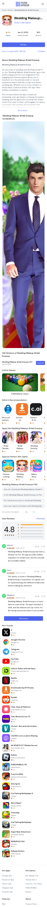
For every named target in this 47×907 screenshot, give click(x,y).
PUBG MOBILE (31, 888)
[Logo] (22, 4)
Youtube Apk (7, 892)
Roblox (28, 892)
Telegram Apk (7, 888)
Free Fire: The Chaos (34, 884)
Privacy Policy (31, 904)
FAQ (3, 904)
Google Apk (7, 876)
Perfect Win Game (22, 22)
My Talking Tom (32, 876)
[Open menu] (3, 3)
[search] (42, 4)
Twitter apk (6, 884)
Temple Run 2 (31, 880)
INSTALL (23, 45)
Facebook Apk (8, 880)
